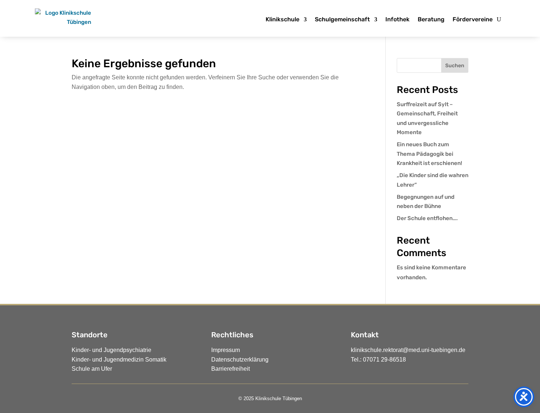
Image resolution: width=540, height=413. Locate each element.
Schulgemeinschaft (342, 19)
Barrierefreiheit (230, 369)
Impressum (225, 350)
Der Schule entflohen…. (427, 218)
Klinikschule (282, 19)
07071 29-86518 (384, 359)
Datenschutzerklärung (240, 359)
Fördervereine (473, 19)
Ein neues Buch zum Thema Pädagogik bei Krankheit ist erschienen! (429, 153)
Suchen (454, 65)
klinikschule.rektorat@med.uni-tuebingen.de (408, 350)
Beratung (431, 19)
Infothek (397, 19)
